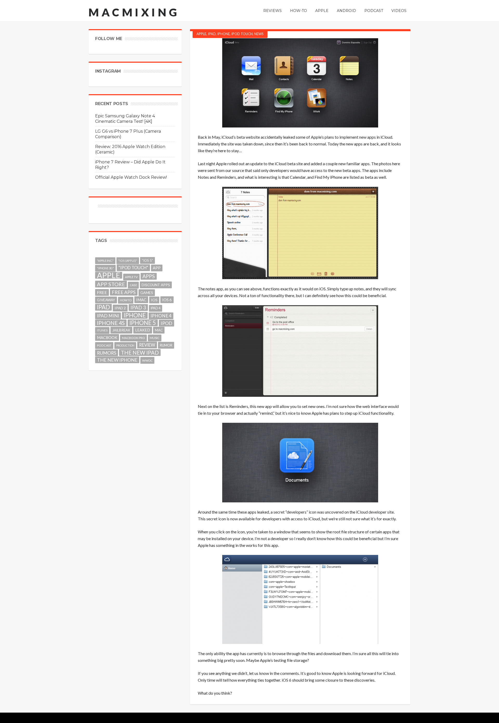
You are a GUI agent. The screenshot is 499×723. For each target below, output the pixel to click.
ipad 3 (138, 307)
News (259, 34)
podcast (104, 345)
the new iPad (140, 352)
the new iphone (117, 360)
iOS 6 (286, 679)
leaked (142, 330)
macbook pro (133, 338)
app (157, 268)
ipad (103, 307)
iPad (212, 34)
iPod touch (242, 34)
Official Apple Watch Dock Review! (131, 177)
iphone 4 (161, 315)
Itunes (102, 330)
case (133, 285)
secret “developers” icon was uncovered (308, 511)
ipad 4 (155, 308)
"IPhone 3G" (105, 268)
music (155, 338)
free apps (124, 292)
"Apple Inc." (105, 260)
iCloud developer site (375, 511)
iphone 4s (111, 322)
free (102, 292)
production (125, 345)
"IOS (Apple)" (127, 260)
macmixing (134, 12)
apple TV (131, 277)
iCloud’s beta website (240, 137)
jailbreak (121, 330)
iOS (322, 288)
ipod (166, 323)
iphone (135, 315)
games (146, 292)
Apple (201, 34)
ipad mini (108, 315)
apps (356, 170)
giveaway (106, 300)
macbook (107, 337)
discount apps (156, 285)
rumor (166, 345)
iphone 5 (142, 322)
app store (111, 284)
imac (141, 299)
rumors (106, 353)
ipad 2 (120, 308)
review (147, 345)
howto (126, 300)
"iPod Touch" (133, 267)
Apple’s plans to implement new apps (343, 137)
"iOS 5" (147, 260)
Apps (148, 276)
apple (108, 275)
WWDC (147, 360)
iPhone (223, 34)
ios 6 (167, 299)
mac (159, 330)
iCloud (364, 413)
